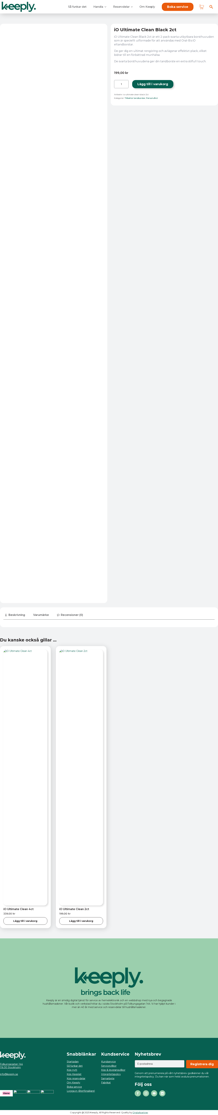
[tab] (14, 615)
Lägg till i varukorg (152, 84)
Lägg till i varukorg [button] (25, 921)
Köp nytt (72, 1069)
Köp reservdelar (76, 1078)
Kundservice (108, 1061)
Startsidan (73, 1061)
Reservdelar (121, 6)
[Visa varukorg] (201, 6)
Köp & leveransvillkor (113, 1069)
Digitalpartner (140, 1112)
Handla (98, 6)
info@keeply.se (9, 1074)
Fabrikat (106, 1082)
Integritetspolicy (111, 1074)
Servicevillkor (108, 1065)
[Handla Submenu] (106, 7)
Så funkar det (77, 6)
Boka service (74, 1086)
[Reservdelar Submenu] (133, 7)
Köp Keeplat (74, 1074)
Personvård (152, 98)
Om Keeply (147, 6)
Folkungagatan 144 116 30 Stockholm (11, 1066)
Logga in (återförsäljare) (81, 1090)
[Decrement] (117, 84)
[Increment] (126, 84)
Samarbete (107, 1078)
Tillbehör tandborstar (135, 98)
